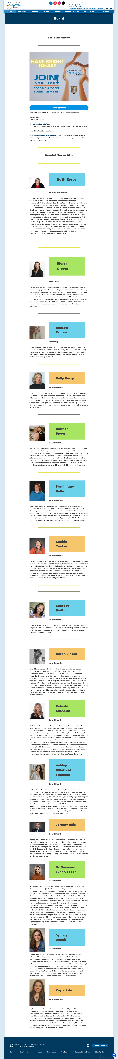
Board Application (59, 108)
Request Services (72, 11)
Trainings (46, 11)
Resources (22, 11)
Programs (34, 11)
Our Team (10, 11)
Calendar (57, 11)
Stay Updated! (88, 11)
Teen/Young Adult (105, 11)
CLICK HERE (108, 8)
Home (12, 1052)
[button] (114, 1055)
